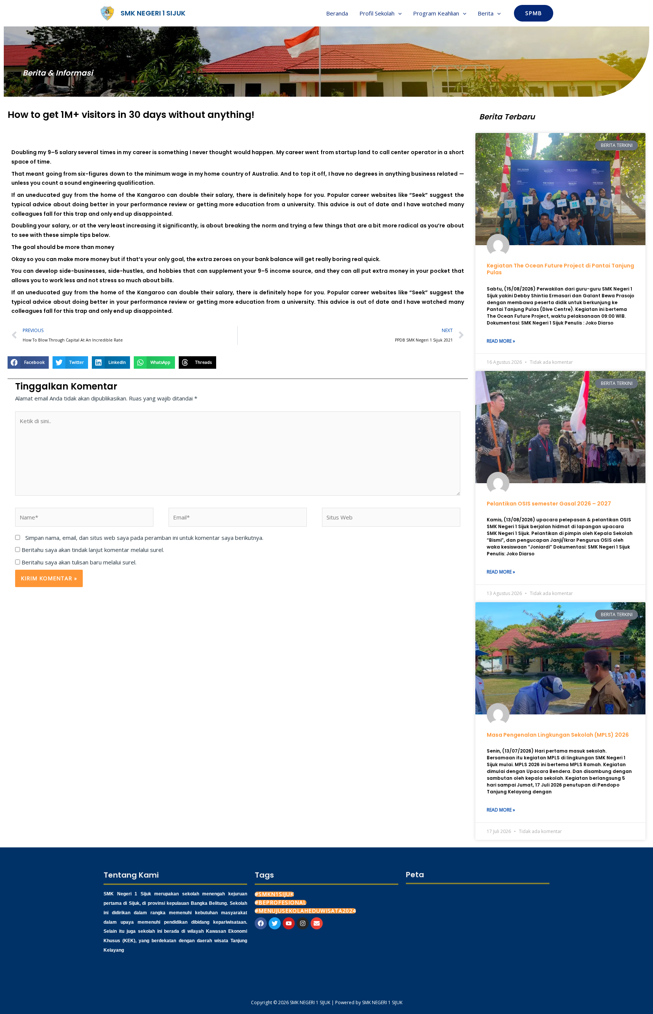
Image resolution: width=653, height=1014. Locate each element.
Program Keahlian (436, 13)
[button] (398, 13)
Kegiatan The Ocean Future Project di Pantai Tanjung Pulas (560, 269)
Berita (486, 13)
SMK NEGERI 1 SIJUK (153, 13)
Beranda (337, 13)
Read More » (501, 341)
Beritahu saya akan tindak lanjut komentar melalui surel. (93, 549)
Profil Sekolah (377, 13)
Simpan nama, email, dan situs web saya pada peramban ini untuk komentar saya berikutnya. (144, 537)
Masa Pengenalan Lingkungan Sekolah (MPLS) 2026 (558, 735)
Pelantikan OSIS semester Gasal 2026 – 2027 (549, 503)
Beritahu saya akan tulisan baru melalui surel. (79, 562)
